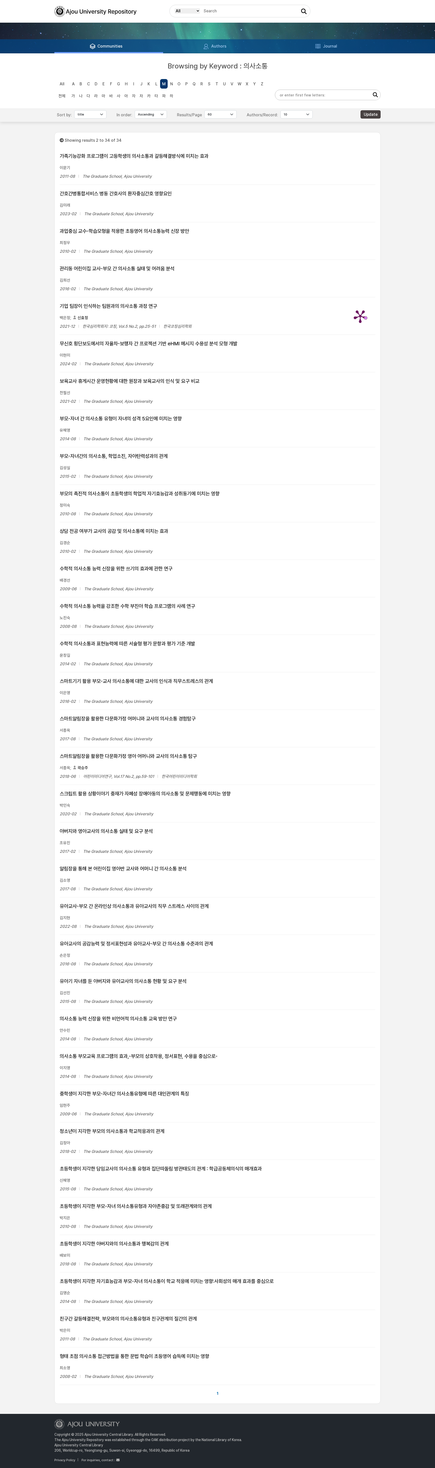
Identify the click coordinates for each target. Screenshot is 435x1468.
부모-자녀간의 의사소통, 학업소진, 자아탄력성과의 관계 (114, 456)
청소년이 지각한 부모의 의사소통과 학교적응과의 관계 (112, 1131)
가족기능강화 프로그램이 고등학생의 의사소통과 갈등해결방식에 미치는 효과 (134, 156)
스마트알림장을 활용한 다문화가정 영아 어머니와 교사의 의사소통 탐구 (128, 756)
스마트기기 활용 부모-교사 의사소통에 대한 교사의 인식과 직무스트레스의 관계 (136, 681)
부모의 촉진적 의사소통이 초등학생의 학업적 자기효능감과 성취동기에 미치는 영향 (140, 494)
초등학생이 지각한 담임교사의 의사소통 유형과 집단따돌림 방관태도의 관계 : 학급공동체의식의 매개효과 (161, 1169)
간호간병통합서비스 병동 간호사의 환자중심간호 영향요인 (116, 194)
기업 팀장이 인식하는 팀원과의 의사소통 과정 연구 (108, 306)
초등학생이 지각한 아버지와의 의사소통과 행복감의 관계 (114, 1244)
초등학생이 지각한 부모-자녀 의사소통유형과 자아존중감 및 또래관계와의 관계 (136, 1206)
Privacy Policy (64, 1460)
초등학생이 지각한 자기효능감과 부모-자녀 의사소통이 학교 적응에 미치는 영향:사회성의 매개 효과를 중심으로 (167, 1281)
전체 (61, 96)
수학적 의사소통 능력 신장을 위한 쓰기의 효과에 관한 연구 (116, 569)
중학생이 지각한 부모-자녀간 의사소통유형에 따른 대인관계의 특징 (124, 1094)
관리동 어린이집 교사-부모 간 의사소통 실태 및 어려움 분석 (117, 269)
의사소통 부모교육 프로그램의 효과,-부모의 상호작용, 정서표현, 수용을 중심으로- (139, 1056)
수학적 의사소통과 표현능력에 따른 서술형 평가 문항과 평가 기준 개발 (127, 644)
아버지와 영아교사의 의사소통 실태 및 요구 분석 (106, 831)
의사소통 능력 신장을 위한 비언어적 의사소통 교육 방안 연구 (118, 1019)
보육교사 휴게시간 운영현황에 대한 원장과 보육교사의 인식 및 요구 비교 (129, 381)
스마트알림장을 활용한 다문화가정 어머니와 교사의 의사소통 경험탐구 (128, 719)
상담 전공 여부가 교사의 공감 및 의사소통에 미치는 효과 (114, 531)
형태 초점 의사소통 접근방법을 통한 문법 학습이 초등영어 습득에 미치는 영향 (134, 1356)
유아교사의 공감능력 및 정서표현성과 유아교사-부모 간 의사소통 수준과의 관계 (136, 944)
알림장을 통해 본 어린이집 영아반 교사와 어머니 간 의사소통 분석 (123, 869)
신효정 (83, 317)
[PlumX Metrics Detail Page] (360, 316)
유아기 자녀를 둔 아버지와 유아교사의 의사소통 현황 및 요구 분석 (123, 981)
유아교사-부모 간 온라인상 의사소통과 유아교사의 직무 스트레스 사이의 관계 (134, 906)
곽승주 (83, 767)
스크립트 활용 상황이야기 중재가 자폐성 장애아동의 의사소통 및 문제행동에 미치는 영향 (145, 794)
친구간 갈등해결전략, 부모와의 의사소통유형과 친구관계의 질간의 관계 (128, 1319)
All (62, 84)
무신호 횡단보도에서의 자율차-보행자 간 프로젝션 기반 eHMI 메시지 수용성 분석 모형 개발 (148, 344)
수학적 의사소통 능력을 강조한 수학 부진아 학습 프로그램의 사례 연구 (127, 606)
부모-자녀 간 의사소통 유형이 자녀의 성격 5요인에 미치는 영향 (121, 419)
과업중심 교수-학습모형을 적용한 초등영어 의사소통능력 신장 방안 (124, 231)
